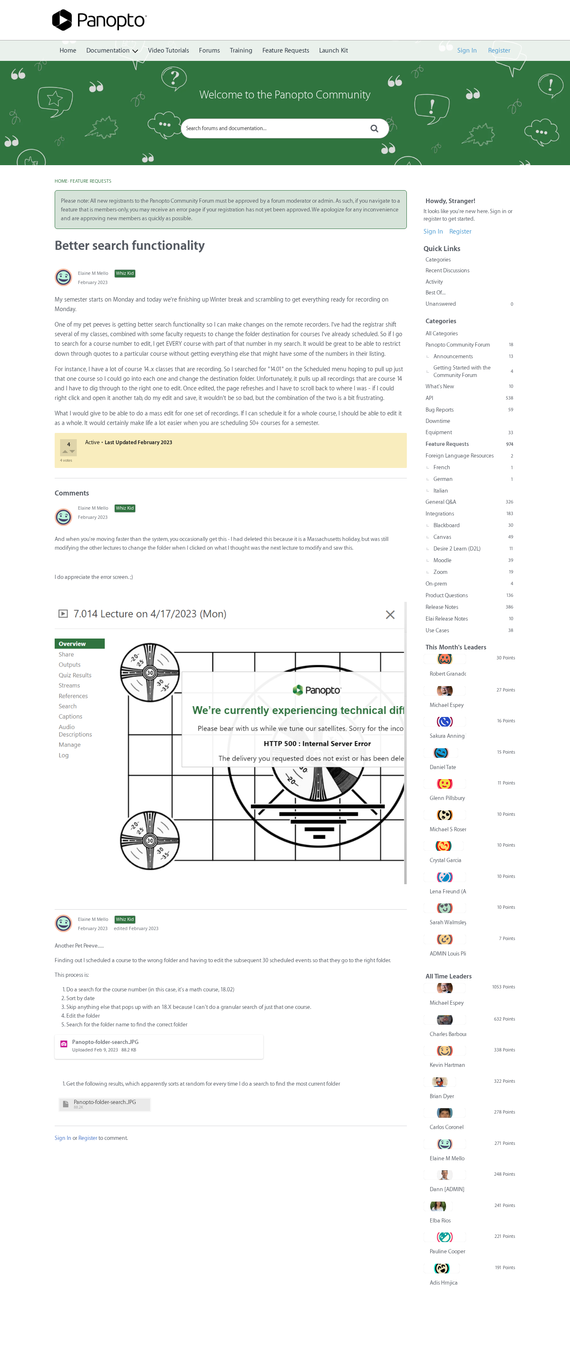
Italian (441, 491)
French (473, 467)
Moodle (473, 560)
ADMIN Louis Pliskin (448, 954)
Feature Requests (285, 50)
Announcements (473, 356)
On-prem (469, 584)
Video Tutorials (168, 50)
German (473, 479)
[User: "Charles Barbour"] (445, 1020)
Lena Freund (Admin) (448, 891)
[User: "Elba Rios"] (438, 1206)
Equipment (469, 432)
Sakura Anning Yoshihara (448, 736)
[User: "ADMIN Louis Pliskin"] (445, 939)
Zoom (473, 572)
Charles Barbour (448, 1034)
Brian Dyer (442, 1096)
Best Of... (436, 292)
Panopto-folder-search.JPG (105, 1102)
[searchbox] (285, 128)
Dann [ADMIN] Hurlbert (448, 1189)
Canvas (473, 537)
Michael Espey (447, 705)
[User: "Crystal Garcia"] (444, 846)
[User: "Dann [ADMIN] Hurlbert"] (445, 1175)
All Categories (442, 333)
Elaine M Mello (93, 273)
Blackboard (473, 525)
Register (499, 50)
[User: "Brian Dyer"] (440, 1082)
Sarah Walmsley (448, 922)
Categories (438, 259)
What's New (469, 386)
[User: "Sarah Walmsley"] (445, 908)
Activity (434, 282)
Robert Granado (448, 674)
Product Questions (469, 595)
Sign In (467, 50)
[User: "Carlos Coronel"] (445, 1113)
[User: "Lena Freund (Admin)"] (445, 877)
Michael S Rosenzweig (448, 829)
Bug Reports (469, 410)
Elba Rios (440, 1220)
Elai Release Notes (469, 619)
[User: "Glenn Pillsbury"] (445, 784)
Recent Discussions (447, 270)
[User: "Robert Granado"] (445, 659)
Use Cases (469, 630)
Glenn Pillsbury (447, 798)
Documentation (108, 50)
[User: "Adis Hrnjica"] (442, 1268)
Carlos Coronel (447, 1127)
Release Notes (469, 607)
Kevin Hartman (447, 1065)
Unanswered (469, 304)
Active (92, 442)
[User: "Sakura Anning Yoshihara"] (445, 722)
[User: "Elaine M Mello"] (63, 277)
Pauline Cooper (447, 1251)
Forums (209, 50)
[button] (65, 452)
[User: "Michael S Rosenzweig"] (445, 815)
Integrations (469, 513)
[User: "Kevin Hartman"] (445, 1051)
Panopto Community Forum (469, 345)
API (469, 398)
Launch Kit (333, 50)
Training (241, 50)
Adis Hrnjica (444, 1283)
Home (68, 50)
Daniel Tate (443, 767)
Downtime (438, 421)
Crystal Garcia (446, 860)
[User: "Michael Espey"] (445, 691)
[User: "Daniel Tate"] (441, 753)
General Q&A (469, 502)
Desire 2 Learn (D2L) (473, 549)
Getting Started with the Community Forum (473, 371)
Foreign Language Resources (469, 456)
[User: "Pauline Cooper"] (445, 1237)
